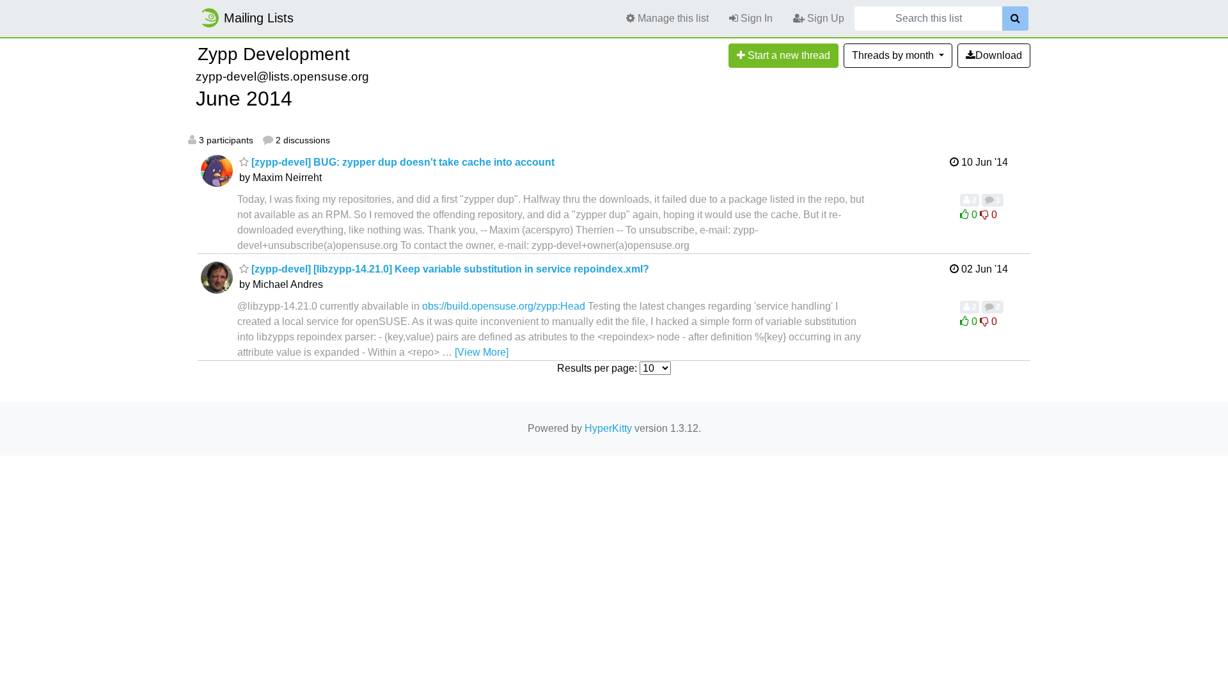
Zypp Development (274, 54)
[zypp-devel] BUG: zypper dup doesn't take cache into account (402, 162)
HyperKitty (608, 428)
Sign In (755, 18)
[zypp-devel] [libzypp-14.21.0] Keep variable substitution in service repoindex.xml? (449, 269)
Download (998, 55)
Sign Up (824, 18)
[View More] (481, 352)
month (894, 55)
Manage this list (672, 18)
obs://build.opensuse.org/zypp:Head (503, 306)
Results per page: (597, 368)
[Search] (1015, 18)
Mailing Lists (259, 18)
